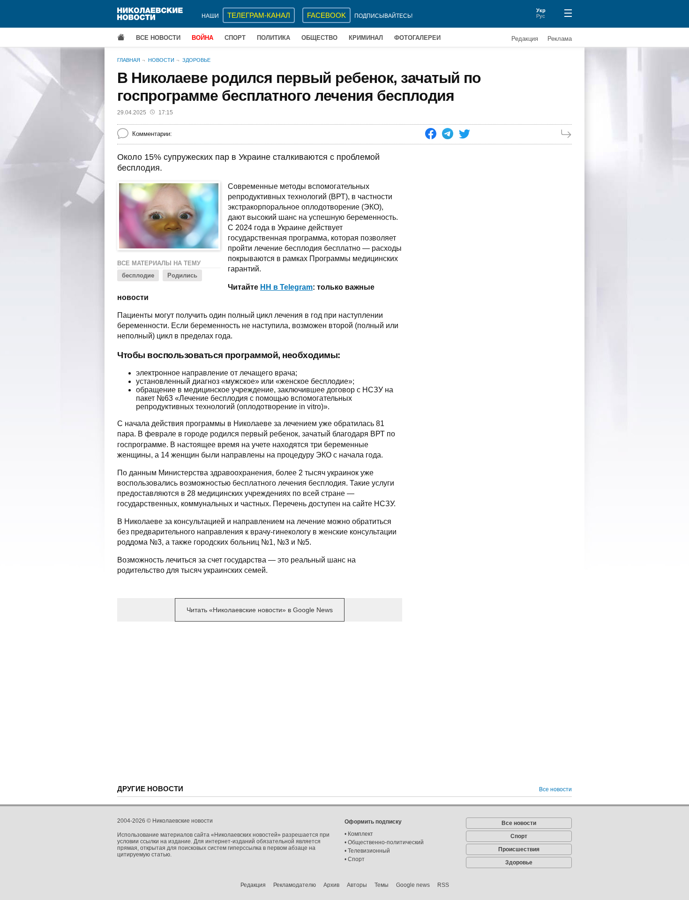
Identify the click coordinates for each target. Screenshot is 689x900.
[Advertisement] (259, 702)
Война (202, 37)
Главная (128, 60)
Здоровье (196, 60)
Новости (161, 60)
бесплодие (138, 275)
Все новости (158, 37)
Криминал (366, 37)
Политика (273, 37)
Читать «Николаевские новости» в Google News (260, 610)
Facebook (326, 15)
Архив (331, 885)
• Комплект (358, 834)
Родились (182, 275)
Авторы (357, 885)
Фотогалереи (417, 37)
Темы (381, 885)
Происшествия (518, 849)
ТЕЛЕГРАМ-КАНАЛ (258, 15)
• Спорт (354, 859)
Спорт (235, 37)
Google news (413, 885)
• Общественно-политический (384, 842)
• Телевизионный (367, 851)
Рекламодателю (294, 885)
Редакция (524, 38)
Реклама (559, 38)
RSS (443, 885)
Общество (319, 37)
